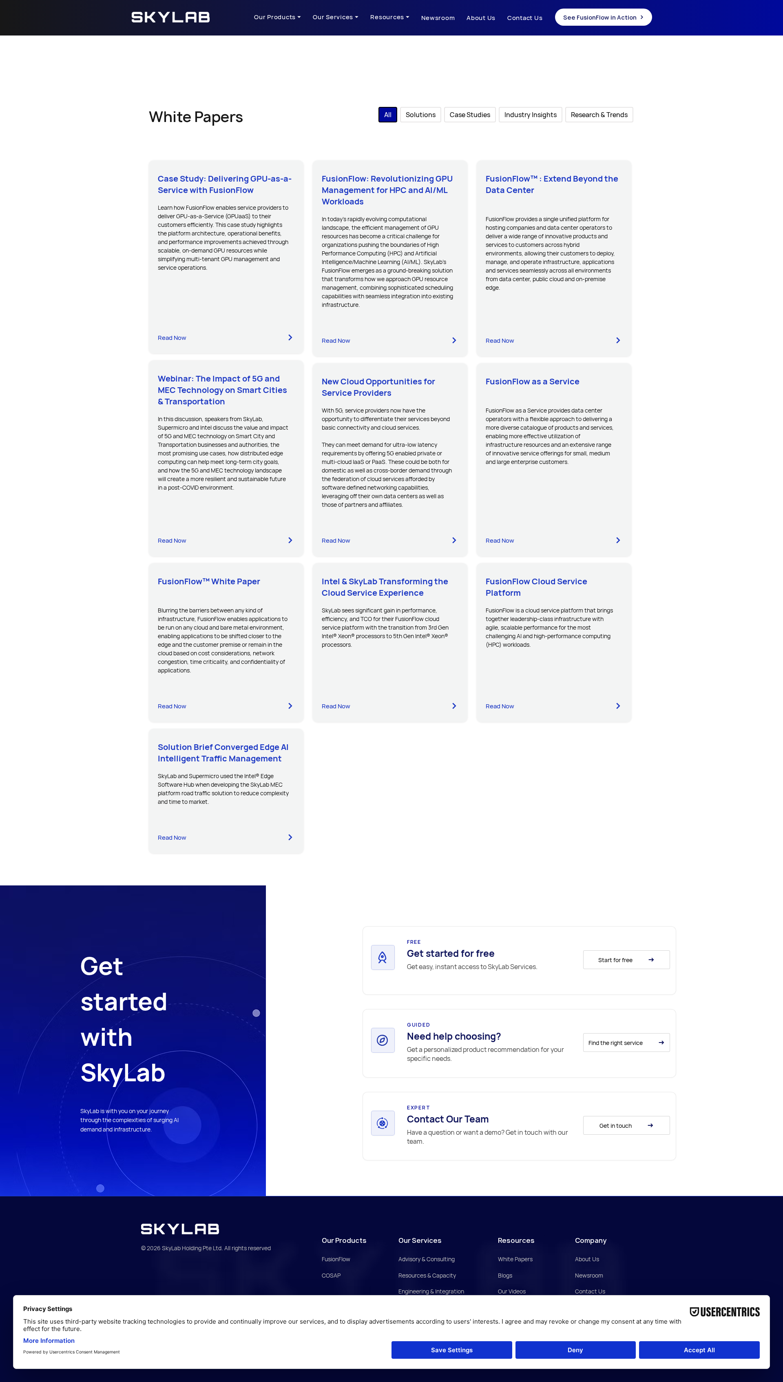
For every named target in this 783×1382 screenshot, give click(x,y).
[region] (521, 960)
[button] (283, 17)
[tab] (387, 114)
